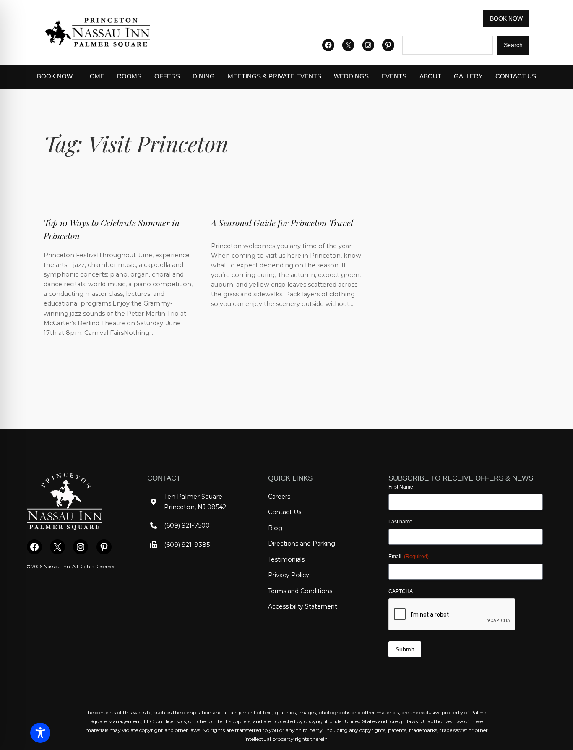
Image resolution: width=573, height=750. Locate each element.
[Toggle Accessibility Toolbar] (40, 733)
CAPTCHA (400, 591)
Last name (400, 522)
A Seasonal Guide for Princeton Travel (282, 222)
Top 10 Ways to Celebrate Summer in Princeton (112, 229)
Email (408, 556)
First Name (400, 487)
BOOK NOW (506, 18)
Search (513, 45)
